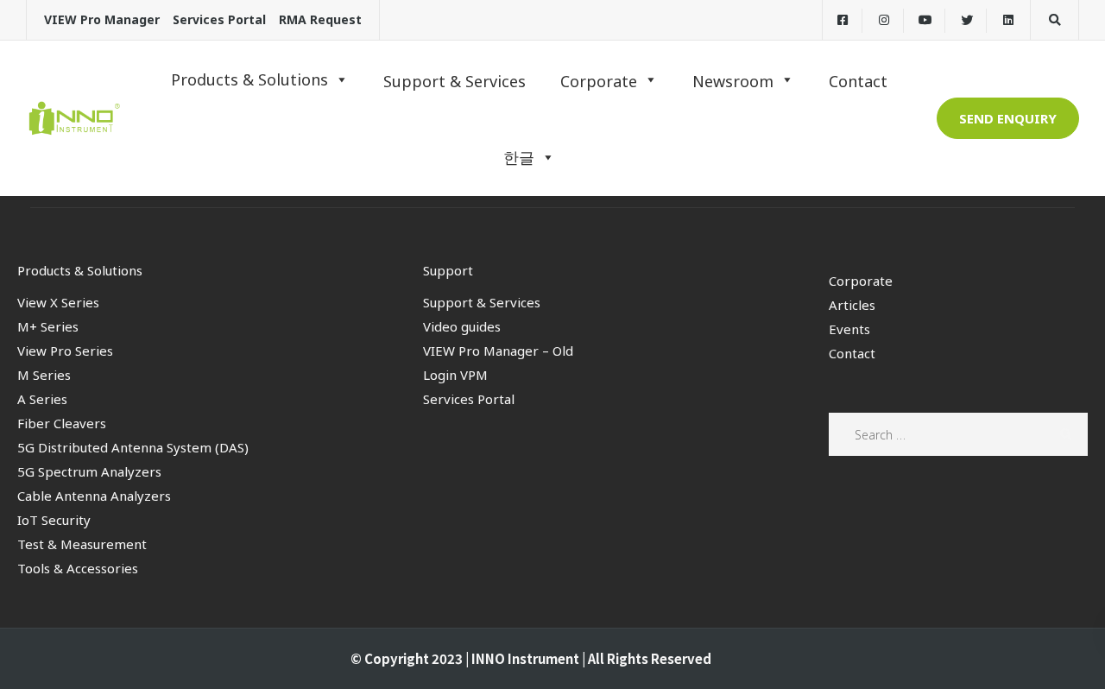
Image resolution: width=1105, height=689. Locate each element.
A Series (42, 399)
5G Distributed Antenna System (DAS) (133, 447)
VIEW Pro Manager (102, 19)
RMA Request (320, 19)
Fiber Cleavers (61, 423)
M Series (44, 374)
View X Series (58, 302)
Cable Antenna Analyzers (94, 495)
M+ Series (48, 326)
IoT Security (54, 519)
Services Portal (219, 19)
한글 (518, 157)
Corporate (861, 280)
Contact (852, 353)
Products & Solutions (249, 79)
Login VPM (455, 374)
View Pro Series (65, 350)
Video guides (462, 326)
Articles (852, 304)
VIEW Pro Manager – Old (498, 350)
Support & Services (481, 302)
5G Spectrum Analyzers (89, 471)
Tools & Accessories (77, 568)
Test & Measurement (82, 544)
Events (849, 329)
